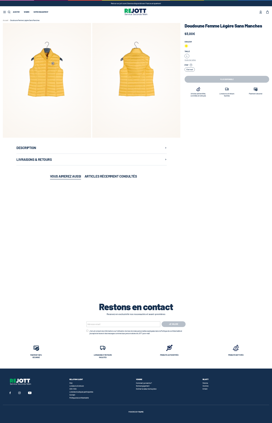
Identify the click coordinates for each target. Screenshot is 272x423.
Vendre (26, 12)
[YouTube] (29, 393)
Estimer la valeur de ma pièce (146, 389)
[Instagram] (19, 393)
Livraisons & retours (76, 386)
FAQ (70, 383)
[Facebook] (10, 393)
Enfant (205, 389)
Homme (205, 386)
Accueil (5, 20)
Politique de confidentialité (79, 398)
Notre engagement (41, 12)
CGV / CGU (73, 389)
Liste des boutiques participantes (81, 392)
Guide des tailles (190, 60)
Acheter (16, 12)
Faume (141, 412)
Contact (72, 395)
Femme (205, 383)
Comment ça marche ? (144, 383)
